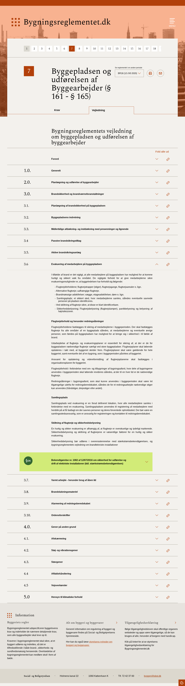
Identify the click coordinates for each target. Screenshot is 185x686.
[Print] (150, 73)
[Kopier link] (168, 159)
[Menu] (171, 20)
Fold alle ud (162, 151)
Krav (57, 110)
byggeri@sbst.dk (152, 676)
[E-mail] (160, 73)
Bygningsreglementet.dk (67, 22)
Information (24, 615)
